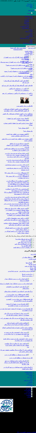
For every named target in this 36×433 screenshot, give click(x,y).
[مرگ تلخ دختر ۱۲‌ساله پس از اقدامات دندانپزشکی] (16, 288)
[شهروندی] (29, 388)
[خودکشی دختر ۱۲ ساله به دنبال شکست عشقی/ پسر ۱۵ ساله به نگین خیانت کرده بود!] (16, 347)
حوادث (31, 29)
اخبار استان (29, 36)
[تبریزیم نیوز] (32, 10)
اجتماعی (26, 19)
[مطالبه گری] (28, 390)
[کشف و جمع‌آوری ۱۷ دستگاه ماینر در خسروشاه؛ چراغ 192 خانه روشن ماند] (16, 182)
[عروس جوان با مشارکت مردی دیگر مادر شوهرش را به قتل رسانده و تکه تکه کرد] (16, 315)
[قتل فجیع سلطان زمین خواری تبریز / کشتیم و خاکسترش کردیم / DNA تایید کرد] (16, 296)
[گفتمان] (30, 396)
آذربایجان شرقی (24, 38)
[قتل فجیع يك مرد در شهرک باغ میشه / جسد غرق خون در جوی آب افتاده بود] (16, 305)
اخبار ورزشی (29, 31)
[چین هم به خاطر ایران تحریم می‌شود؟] (17, 65)
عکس (31, 41)
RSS (31, 7)
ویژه (31, 33)
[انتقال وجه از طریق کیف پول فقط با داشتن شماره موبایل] (16, 120)
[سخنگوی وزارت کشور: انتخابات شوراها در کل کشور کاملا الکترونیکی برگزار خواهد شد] (16, 110)
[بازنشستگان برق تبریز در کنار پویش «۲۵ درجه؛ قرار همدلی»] (16, 174)
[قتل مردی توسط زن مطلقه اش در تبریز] (16, 354)
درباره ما (30, 4)
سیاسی (27, 24)
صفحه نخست (29, 16)
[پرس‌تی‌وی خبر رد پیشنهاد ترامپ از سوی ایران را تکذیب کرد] (16, 73)
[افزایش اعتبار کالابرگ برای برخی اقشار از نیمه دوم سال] (16, 59)
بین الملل (26, 23)
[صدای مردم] (28, 393)
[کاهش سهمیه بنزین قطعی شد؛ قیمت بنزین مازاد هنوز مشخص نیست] (16, 136)
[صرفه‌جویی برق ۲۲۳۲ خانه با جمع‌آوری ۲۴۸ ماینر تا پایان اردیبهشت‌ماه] (16, 190)
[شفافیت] (29, 395)
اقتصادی (26, 21)
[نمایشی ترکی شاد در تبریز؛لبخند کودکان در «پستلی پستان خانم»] (16, 229)
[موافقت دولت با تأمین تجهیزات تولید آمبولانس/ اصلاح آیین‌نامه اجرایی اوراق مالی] (16, 324)
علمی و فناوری (24, 26)
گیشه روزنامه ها (28, 43)
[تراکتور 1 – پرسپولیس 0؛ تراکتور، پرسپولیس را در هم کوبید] (16, 90)
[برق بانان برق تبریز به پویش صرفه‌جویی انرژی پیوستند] (16, 166)
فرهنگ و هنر (25, 28)
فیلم (31, 39)
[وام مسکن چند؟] (23, 128)
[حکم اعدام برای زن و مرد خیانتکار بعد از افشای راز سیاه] (16, 280)
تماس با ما (29, 5)
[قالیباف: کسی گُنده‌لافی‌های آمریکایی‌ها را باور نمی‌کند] (16, 82)
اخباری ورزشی (28, 380)
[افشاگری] (29, 391)
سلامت (30, 34)
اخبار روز (30, 18)
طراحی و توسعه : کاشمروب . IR (26, 432)
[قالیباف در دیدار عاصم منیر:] (24, 103)
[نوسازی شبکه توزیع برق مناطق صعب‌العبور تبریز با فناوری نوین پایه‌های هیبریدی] (16, 147)
